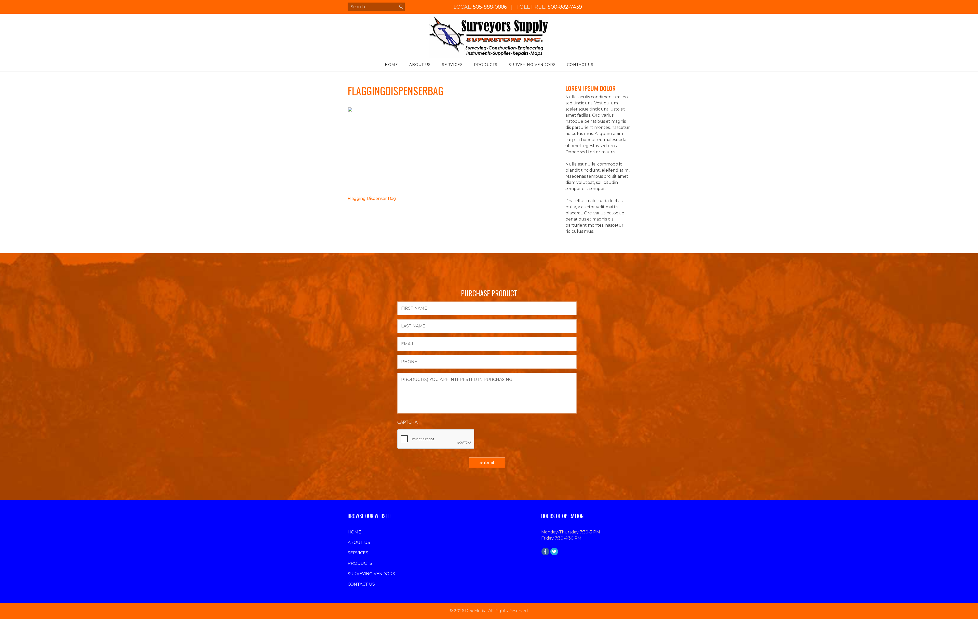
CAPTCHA (407, 422)
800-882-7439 (565, 7)
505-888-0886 (490, 7)
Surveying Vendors (532, 64)
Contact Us (580, 64)
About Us (420, 64)
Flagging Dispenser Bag (372, 198)
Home (391, 64)
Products (485, 64)
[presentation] (436, 439)
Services (452, 64)
